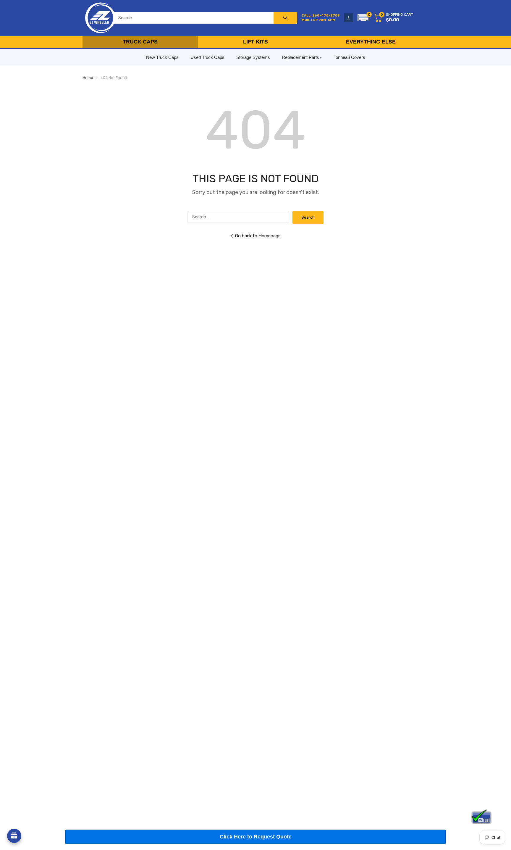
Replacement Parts (300, 57)
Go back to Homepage (258, 235)
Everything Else (371, 42)
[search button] (285, 18)
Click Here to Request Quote (256, 837)
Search (308, 217)
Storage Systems (253, 57)
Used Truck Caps (207, 57)
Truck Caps (140, 42)
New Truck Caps (162, 57)
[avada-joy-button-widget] (14, 836)
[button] (363, 18)
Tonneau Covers (349, 57)
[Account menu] (348, 17)
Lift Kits (255, 42)
